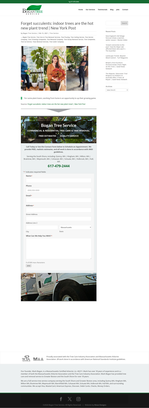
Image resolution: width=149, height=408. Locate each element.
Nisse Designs (100, 405)
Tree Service (54, 33)
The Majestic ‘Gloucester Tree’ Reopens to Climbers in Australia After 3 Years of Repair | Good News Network (117, 77)
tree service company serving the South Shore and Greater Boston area (67, 381)
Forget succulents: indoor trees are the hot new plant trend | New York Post (56, 104)
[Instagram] (78, 399)
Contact (125, 10)
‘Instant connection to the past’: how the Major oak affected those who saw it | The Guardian (116, 48)
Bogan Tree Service (30, 33)
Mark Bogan (37, 371)
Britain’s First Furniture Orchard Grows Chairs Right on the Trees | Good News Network (116, 66)
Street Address (31, 214)
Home (80, 10)
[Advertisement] (59, 328)
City (27, 231)
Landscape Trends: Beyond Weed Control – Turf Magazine (117, 57)
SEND (28, 266)
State (61, 231)
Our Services (90, 10)
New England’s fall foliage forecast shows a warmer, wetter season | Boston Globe (116, 38)
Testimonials (102, 10)
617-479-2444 (74, 2)
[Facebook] (61, 399)
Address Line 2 (31, 223)
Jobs (117, 10)
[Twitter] (70, 399)
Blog (111, 10)
